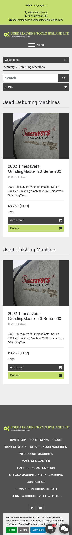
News (44, 439)
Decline (23, 530)
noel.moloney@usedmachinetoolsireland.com (37, 19)
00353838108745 (37, 16)
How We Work (16, 446)
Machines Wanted (36, 460)
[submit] (63, 78)
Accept (11, 530)
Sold (33, 439)
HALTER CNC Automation (36, 468)
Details (14, 228)
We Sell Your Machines (48, 446)
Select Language (34, 5)
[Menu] (31, 45)
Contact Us (36, 482)
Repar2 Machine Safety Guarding (36, 475)
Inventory (18, 439)
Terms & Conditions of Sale (36, 489)
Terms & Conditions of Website (36, 496)
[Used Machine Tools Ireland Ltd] (36, 427)
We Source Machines (36, 453)
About (57, 439)
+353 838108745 (37, 12)
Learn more (38, 530)
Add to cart (16, 220)
